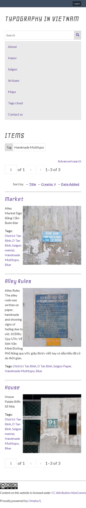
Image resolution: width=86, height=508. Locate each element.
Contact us (15, 114)
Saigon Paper (62, 366)
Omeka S (34, 501)
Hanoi (12, 58)
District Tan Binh (24, 366)
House (12, 387)
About (12, 47)
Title (32, 184)
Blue (8, 264)
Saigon (12, 69)
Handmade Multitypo (20, 371)
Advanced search (69, 161)
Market (14, 199)
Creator (47, 184)
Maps (12, 92)
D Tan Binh (44, 366)
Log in (77, 3)
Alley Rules (18, 281)
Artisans (13, 80)
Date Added (70, 184)
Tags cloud (15, 103)
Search (77, 35)
